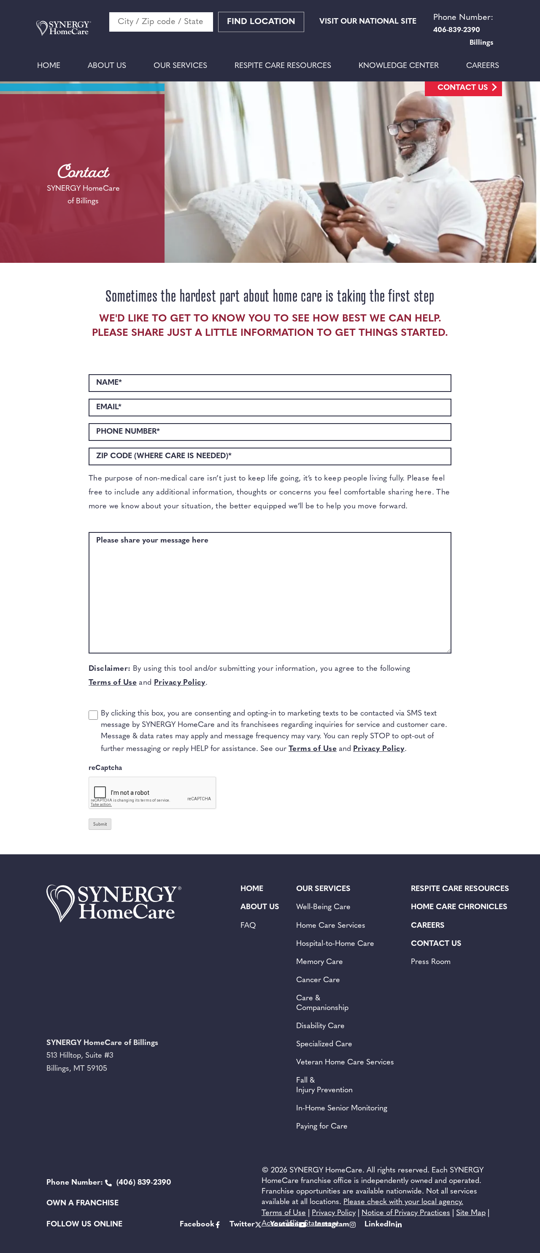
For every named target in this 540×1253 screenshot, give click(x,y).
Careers (482, 66)
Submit (100, 824)
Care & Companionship (322, 1003)
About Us (107, 66)
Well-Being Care (323, 907)
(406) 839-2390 (108, 1183)
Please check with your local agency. (403, 1202)
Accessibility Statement (300, 1224)
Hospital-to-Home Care (335, 944)
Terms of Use (113, 683)
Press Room (431, 962)
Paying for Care (322, 1127)
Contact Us (462, 88)
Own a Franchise (82, 1203)
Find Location (261, 22)
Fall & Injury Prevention (324, 1085)
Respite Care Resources (283, 66)
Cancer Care (318, 980)
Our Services (180, 66)
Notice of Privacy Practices (406, 1213)
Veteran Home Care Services (345, 1063)
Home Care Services (330, 926)
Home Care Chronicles (459, 907)
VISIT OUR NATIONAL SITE (367, 22)
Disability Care (320, 1026)
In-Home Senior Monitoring (341, 1109)
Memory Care (319, 962)
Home (48, 66)
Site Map (471, 1213)
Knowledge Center (399, 66)
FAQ (248, 926)
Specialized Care (324, 1044)
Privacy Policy (179, 683)
